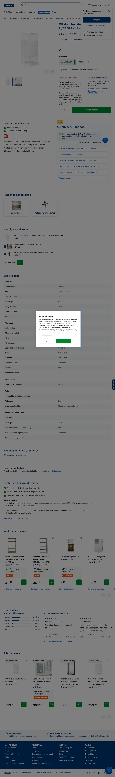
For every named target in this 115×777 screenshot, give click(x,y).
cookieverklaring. (47, 335)
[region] (58, 329)
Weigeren (47, 341)
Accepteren (63, 341)
